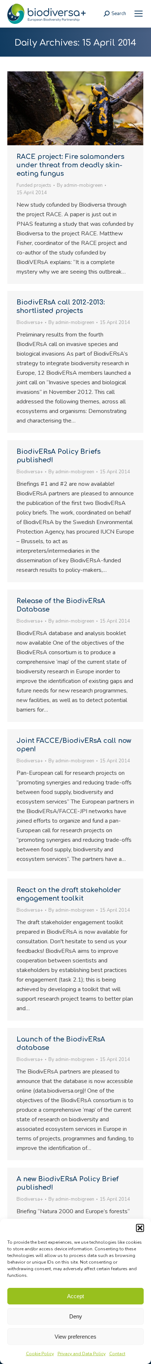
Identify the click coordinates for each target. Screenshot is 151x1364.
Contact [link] (117, 1354)
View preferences (75, 1336)
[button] (140, 1228)
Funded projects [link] (33, 185)
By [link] (80, 185)
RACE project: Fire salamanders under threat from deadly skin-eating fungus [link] (70, 165)
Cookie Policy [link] (40, 1354)
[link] (138, 13)
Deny (75, 1316)
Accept (75, 1296)
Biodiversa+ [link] (29, 322)
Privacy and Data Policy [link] (82, 1354)
